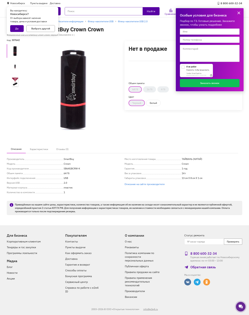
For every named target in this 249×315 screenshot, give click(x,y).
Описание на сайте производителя (144, 184)
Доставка (55, 3)
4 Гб (163, 89)
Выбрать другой (40, 28)
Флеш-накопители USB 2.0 (133, 21)
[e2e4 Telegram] (197, 282)
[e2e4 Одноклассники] (206, 282)
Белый (153, 102)
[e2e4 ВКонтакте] (187, 282)
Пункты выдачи (38, 3)
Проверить (233, 241)
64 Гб (135, 89)
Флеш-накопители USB (100, 21)
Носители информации (70, 21)
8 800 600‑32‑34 (231, 3)
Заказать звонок (209, 83)
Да (16, 28)
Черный (136, 102)
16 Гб (149, 89)
